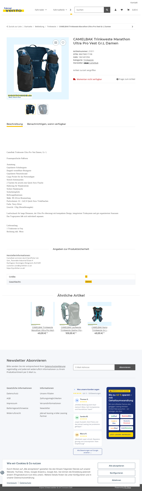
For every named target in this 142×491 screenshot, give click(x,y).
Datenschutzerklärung (55, 366)
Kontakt (134, 2)
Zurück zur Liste (15, 26)
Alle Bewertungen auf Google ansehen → (87, 451)
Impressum (12, 483)
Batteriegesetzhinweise (17, 408)
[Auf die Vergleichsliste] (56, 43)
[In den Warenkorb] (9, 35)
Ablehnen (116, 480)
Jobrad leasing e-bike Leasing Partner (53, 414)
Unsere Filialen (47, 393)
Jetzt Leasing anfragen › (121, 434)
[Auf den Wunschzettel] (63, 43)
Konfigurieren (116, 473)
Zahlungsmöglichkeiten (51, 398)
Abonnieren (124, 367)
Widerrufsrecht (14, 413)
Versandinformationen (50, 403)
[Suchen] (107, 10)
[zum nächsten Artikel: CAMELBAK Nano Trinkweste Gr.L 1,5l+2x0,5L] (132, 27)
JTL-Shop (127, 487)
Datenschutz (25, 483)
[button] (115, 10)
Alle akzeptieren (116, 466)
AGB (9, 398)
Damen (88, 282)
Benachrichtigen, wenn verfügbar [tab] (46, 124)
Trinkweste (88, 60)
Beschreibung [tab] (15, 124)
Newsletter (45, 408)
